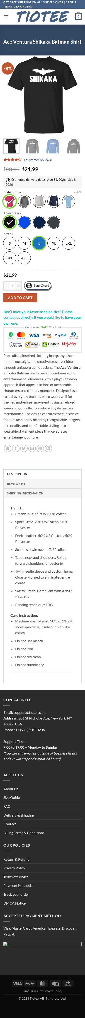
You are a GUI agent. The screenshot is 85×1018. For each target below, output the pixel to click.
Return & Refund (16, 859)
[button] (6, 16)
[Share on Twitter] (24, 448)
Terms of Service (15, 877)
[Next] (74, 95)
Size (6, 234)
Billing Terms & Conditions (23, 832)
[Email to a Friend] (32, 448)
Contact (9, 824)
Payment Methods (17, 885)
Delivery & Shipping (18, 815)
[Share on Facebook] (15, 448)
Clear (78, 191)
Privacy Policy (14, 868)
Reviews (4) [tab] (16, 484)
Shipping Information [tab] (25, 493)
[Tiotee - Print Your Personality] (42, 16)
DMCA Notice (14, 903)
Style (7, 192)
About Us (10, 789)
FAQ (7, 806)
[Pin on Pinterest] (40, 448)
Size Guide (11, 797)
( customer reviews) (37, 160)
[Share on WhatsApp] (7, 448)
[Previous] (11, 95)
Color (7, 213)
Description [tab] (17, 474)
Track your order (16, 894)
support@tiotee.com (30, 712)
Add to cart (20, 298)
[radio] (9, 201)
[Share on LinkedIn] (48, 448)
